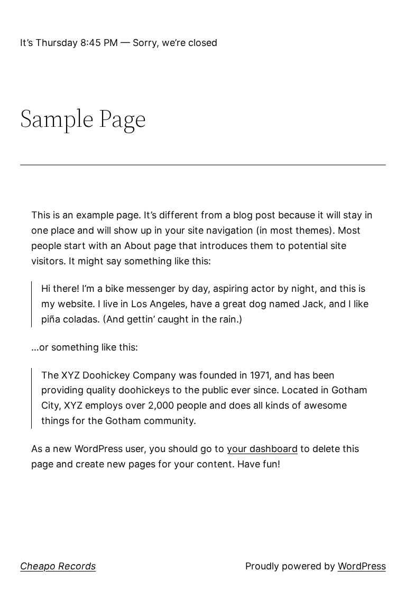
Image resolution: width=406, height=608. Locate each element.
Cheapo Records (58, 566)
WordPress (362, 566)
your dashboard (262, 448)
